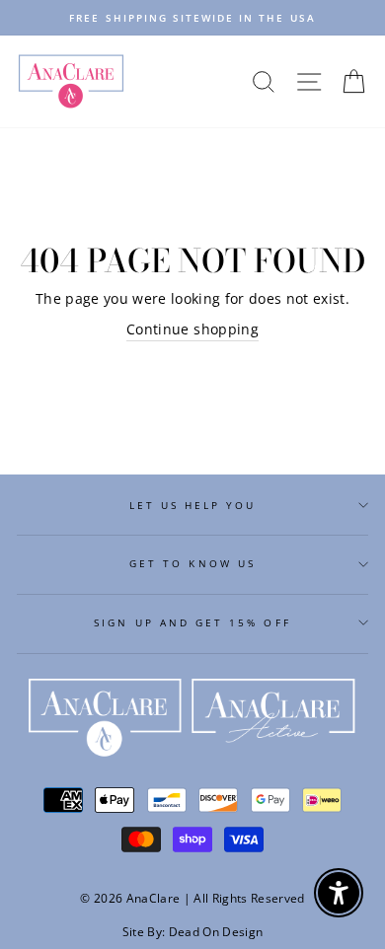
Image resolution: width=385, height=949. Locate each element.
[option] (192, 18)
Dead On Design (216, 931)
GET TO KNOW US (192, 563)
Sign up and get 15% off (192, 622)
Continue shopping (192, 329)
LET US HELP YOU (193, 505)
